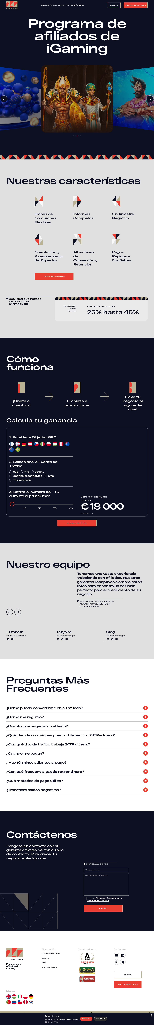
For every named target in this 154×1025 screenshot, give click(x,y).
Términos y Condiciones (107, 898)
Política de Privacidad (98, 900)
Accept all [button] (86, 1019)
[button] (116, 5)
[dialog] (77, 1019)
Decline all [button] (100, 1019)
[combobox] (151, 1015)
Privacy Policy (65, 1019)
